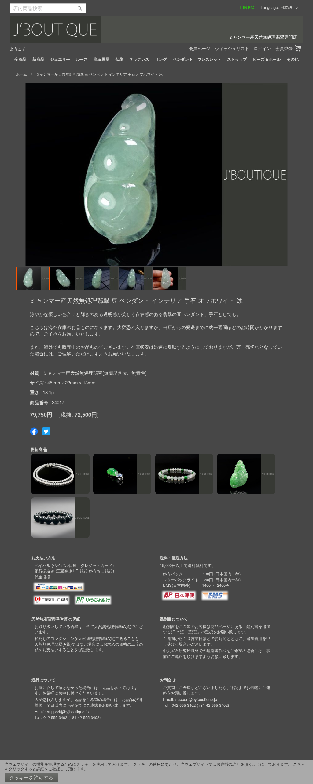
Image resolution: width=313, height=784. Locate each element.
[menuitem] (20, 59)
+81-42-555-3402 (84, 717)
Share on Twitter (46, 431)
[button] (290, 8)
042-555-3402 (55, 717)
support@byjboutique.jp (68, 711)
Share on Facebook (34, 431)
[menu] (156, 59)
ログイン (262, 48)
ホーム (21, 74)
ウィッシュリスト (232, 48)
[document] (156, 772)
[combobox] (48, 8)
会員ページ (199, 48)
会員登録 (284, 48)
